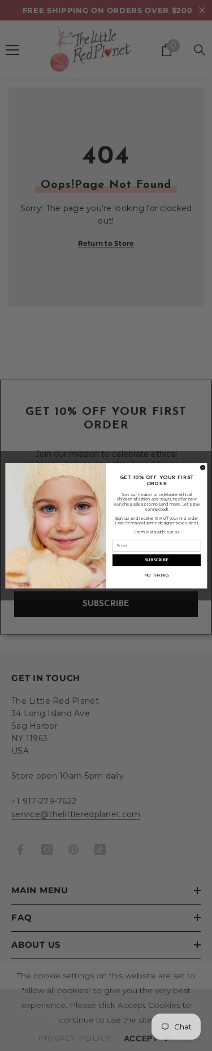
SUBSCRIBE (156, 560)
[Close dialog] (202, 467)
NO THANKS (156, 576)
